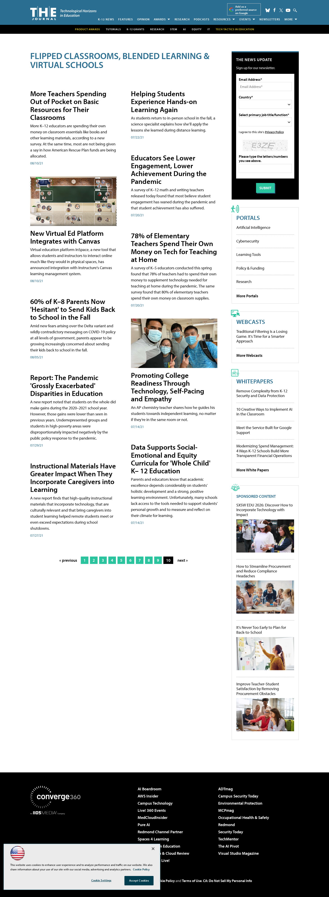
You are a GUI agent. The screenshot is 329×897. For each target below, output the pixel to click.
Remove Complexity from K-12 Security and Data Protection (261, 393)
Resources (222, 19)
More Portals (247, 295)
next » (182, 560)
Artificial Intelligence (253, 227)
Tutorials (113, 29)
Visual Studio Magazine (238, 853)
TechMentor (228, 839)
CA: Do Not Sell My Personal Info (227, 880)
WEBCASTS (250, 321)
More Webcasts (249, 355)
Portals (248, 217)
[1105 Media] (57, 837)
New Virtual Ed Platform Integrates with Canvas (67, 237)
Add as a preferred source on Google (246, 10)
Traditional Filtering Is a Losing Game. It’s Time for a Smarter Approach (261, 336)
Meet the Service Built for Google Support (264, 430)
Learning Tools (248, 254)
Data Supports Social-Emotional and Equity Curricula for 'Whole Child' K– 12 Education (170, 458)
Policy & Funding (250, 268)
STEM (173, 29)
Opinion (143, 19)
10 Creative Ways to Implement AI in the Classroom (264, 412)
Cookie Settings (101, 880)
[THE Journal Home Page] (63, 13)
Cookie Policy (164, 880)
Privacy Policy (274, 132)
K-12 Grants (135, 29)
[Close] (153, 849)
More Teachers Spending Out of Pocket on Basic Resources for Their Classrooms (68, 105)
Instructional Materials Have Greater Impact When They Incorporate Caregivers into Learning (73, 477)
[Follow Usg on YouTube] (288, 10)
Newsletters (269, 19)
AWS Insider (148, 796)
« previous (68, 560)
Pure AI (144, 824)
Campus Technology (155, 803)
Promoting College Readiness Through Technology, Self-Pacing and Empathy (167, 387)
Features (125, 19)
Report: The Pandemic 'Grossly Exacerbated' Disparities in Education (66, 385)
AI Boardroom (149, 788)
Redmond (226, 824)
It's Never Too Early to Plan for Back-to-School (261, 630)
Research (182, 19)
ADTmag (225, 788)
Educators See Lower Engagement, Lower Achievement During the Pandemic (169, 169)
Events (245, 19)
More (288, 19)
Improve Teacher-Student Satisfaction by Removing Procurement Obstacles (257, 689)
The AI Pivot (228, 846)
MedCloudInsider (152, 817)
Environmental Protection (240, 803)
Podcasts (201, 19)
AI (184, 29)
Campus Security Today (238, 796)
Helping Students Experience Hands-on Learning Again (164, 101)
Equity (197, 29)
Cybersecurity (247, 241)
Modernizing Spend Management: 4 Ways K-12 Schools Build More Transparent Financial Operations (265, 450)
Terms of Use (192, 880)
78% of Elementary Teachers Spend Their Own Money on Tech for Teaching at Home (174, 247)
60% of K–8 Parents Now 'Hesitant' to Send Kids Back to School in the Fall (72, 309)
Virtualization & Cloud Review (163, 853)
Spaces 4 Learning (153, 839)
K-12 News (106, 19)
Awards (160, 19)
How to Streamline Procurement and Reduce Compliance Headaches (263, 571)
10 (168, 560)
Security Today (230, 831)
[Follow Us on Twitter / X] (281, 10)
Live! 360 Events (152, 810)
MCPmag (226, 810)
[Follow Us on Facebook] (274, 10)
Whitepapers (254, 381)
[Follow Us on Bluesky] (267, 10)
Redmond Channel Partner (160, 831)
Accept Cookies (139, 880)
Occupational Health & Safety (243, 817)
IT (208, 29)
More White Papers (252, 469)
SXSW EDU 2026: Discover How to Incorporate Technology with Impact (264, 510)
